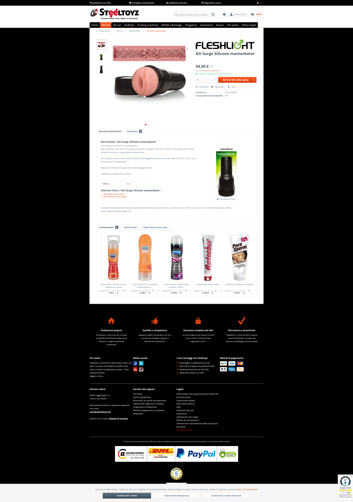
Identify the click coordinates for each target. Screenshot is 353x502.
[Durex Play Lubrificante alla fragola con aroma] (113, 257)
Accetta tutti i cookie (127, 495)
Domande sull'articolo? (113, 194)
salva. (239, 489)
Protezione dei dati (185, 410)
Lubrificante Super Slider (207, 284)
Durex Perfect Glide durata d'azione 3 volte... (176, 285)
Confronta (203, 87)
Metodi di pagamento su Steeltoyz (149, 410)
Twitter (141, 363)
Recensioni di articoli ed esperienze (149, 400)
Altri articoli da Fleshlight (114, 196)
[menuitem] (194, 14)
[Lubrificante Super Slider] (208, 257)
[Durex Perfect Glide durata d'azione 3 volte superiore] (176, 257)
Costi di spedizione (142, 397)
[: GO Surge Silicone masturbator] (101, 44)
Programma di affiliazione (145, 407)
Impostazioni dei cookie (187, 417)
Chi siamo (137, 394)
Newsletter (138, 413)
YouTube (135, 369)
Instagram (141, 369)
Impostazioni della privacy (176, 495)
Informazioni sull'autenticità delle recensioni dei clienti (197, 425)
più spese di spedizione (211, 70)
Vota (233, 87)
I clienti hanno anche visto (154, 227)
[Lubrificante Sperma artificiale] (239, 257)
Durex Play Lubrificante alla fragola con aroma (113, 285)
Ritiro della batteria (185, 403)
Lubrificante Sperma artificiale (239, 284)
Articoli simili (130, 227)
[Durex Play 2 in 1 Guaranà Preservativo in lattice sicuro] (145, 257)
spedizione (168, 441)
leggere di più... (97, 376)
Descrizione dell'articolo (110, 131)
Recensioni (134, 131)
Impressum (181, 413)
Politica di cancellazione (187, 420)
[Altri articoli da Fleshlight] (226, 44)
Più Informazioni (250, 489)
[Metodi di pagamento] (241, 366)
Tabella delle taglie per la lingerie (148, 403)
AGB (178, 407)
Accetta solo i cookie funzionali (226, 495)
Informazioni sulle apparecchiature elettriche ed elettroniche (197, 396)
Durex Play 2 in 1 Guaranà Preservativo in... (145, 285)
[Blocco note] (224, 14)
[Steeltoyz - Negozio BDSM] (119, 15)
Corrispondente (108, 227)
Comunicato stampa (185, 400)
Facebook (135, 363)
